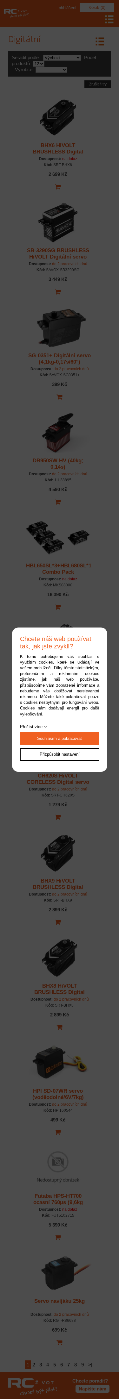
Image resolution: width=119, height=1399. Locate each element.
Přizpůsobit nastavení (60, 754)
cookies (46, 662)
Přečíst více (31, 726)
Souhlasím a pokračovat (59, 738)
